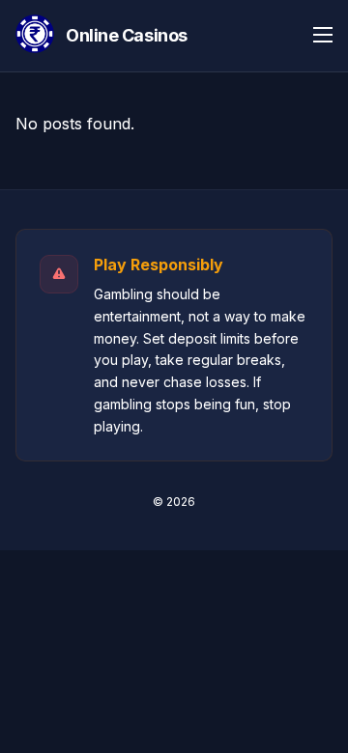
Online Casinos (127, 35)
